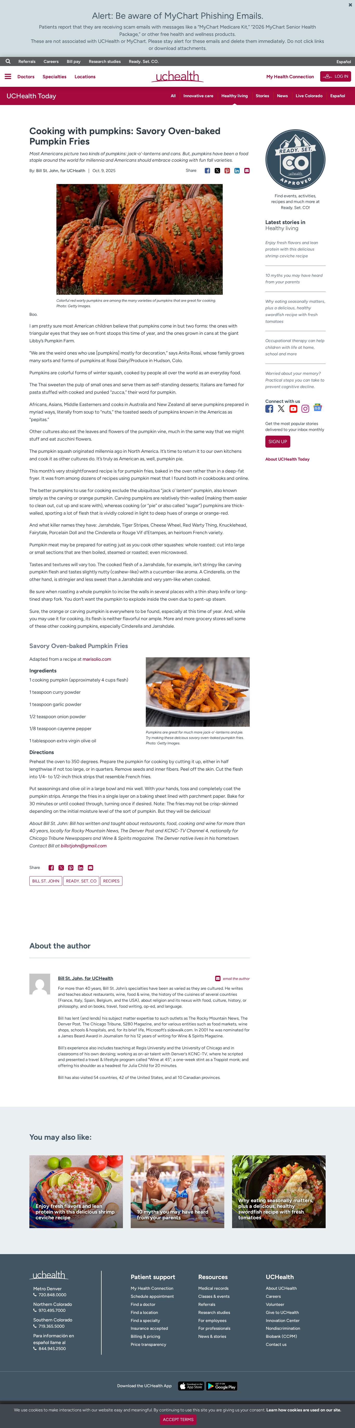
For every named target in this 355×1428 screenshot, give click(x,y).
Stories (262, 95)
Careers (51, 61)
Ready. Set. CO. (144, 61)
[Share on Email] (247, 170)
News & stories (212, 1336)
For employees (212, 1320)
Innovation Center (283, 1320)
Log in (341, 76)
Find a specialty (145, 1320)
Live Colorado (309, 95)
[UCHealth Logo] (48, 1274)
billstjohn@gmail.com (84, 846)
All (173, 95)
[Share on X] (217, 170)
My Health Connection (290, 77)
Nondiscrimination (283, 1328)
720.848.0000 (52, 1294)
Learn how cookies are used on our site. (303, 1409)
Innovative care (198, 95)
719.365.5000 (51, 1326)
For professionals (214, 1328)
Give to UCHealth (282, 1312)
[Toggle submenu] (8, 76)
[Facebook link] (269, 408)
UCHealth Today (31, 96)
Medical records (213, 1288)
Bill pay (74, 61)
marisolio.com (97, 659)
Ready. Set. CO (81, 881)
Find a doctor (143, 1304)
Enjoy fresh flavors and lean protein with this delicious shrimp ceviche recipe (291, 249)
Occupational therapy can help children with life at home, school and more (295, 347)
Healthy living (234, 95)
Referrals (26, 61)
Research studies (105, 61)
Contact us (276, 1344)
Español (344, 61)
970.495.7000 (52, 1310)
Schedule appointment (152, 1296)
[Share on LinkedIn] (237, 170)
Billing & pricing (145, 1336)
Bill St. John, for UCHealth (60, 170)
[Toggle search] (8, 61)
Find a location (144, 1312)
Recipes (111, 881)
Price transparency (148, 1344)
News (282, 95)
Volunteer (275, 1304)
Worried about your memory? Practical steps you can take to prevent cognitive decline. (294, 380)
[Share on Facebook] (207, 170)
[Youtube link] (293, 408)
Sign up (277, 441)
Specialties (54, 77)
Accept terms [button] (178, 1419)
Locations (85, 77)
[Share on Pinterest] (227, 170)
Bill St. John (45, 881)
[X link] (281, 408)
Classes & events (213, 1296)
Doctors (25, 77)
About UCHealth (281, 1288)
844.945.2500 (52, 1348)
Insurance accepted (149, 1328)
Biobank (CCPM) (281, 1336)
